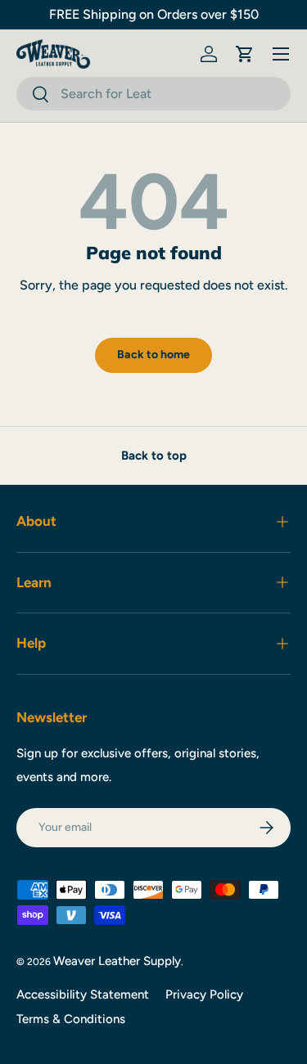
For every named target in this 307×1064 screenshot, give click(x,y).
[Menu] (281, 54)
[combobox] (153, 93)
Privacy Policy (204, 994)
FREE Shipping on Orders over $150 (154, 14)
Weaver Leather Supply (117, 961)
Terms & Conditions (70, 1019)
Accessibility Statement (82, 994)
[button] (245, 54)
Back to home (153, 354)
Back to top (154, 455)
